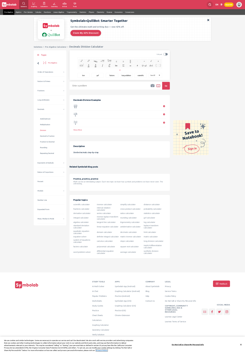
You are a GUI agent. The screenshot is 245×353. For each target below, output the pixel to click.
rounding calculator (128, 218)
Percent (40, 181)
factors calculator (80, 246)
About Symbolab (152, 286)
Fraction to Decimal (47, 142)
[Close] (241, 345)
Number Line (42, 200)
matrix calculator (151, 237)
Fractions (41, 91)
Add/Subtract (45, 119)
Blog (147, 291)
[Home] (26, 288)
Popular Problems (99, 296)
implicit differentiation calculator (153, 246)
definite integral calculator (108, 237)
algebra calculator (81, 222)
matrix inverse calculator (130, 237)
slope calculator (127, 241)
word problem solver (82, 252)
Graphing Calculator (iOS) (125, 306)
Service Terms (170, 291)
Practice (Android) (122, 296)
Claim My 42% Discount (86, 33)
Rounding (43, 147)
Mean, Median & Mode (46, 219)
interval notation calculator (103, 209)
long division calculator (153, 241)
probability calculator (152, 209)
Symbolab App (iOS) (123, 301)
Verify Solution (98, 334)
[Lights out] (221, 4)
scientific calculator (81, 204)
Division (43, 130)
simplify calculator (128, 204)
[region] (122, 345)
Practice (95, 310)
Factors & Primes (44, 81)
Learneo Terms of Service (175, 321)
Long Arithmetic (44, 100)
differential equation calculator (105, 252)
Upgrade (228, 4)
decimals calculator (128, 232)
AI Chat (95, 291)
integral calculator (80, 218)
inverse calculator (104, 204)
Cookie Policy (170, 296)
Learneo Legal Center (173, 317)
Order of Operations (45, 72)
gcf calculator (149, 218)
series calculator (104, 213)
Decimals (41, 109)
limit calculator (150, 232)
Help (147, 296)
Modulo (40, 191)
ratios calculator (127, 213)
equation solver (79, 237)
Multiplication (45, 125)
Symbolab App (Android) (125, 286)
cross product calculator (130, 209)
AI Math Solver (98, 286)
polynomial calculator (106, 246)
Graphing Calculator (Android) (127, 291)
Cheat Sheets (97, 315)
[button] (153, 87)
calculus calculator (105, 241)
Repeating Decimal (47, 153)
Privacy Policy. (102, 350)
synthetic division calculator (151, 252)
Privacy (168, 286)
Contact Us (150, 301)
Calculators (97, 320)
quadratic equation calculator (81, 232)
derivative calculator (81, 213)
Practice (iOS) (120, 310)
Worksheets (97, 301)
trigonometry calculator (130, 222)
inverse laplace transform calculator (107, 218)
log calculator (149, 222)
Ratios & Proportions (45, 172)
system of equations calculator (81, 241)
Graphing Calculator (100, 325)
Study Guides (97, 306)
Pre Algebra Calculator (55, 47)
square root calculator (129, 246)
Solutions (38, 47)
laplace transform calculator (151, 227)
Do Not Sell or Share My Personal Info (180, 301)
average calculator (128, 252)
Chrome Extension (122, 315)
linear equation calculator (107, 227)
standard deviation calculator (81, 227)
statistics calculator (152, 213)
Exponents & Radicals (46, 163)
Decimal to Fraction (47, 136)
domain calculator (104, 232)
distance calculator (152, 204)
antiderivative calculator (130, 227)
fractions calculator (81, 209)
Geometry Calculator (100, 330)
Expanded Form (43, 209)
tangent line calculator (106, 222)
